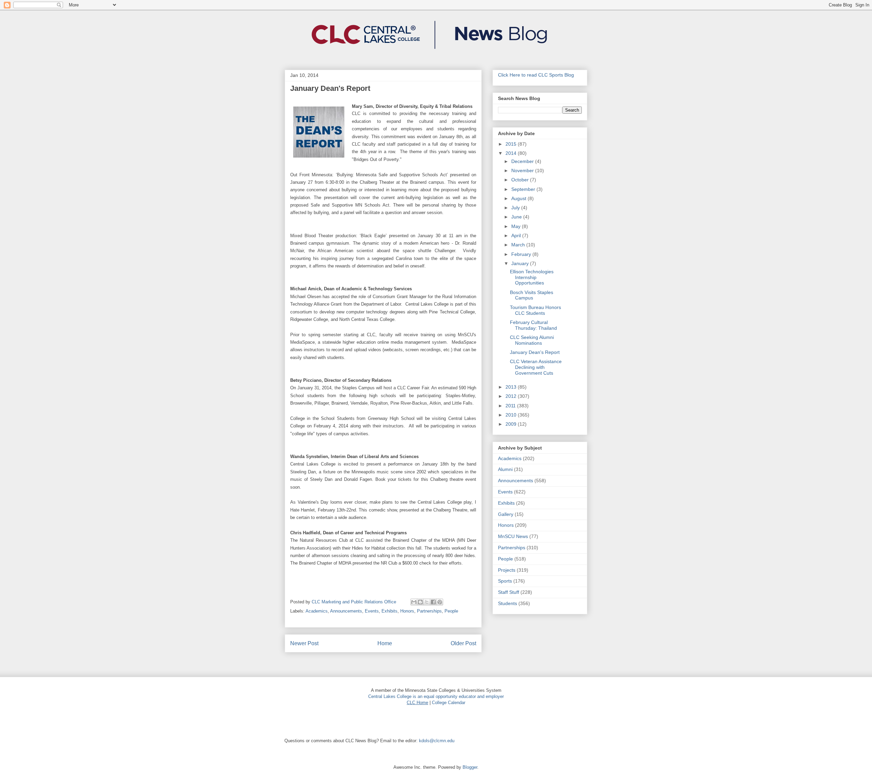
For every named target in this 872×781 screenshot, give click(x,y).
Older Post (463, 643)
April (516, 235)
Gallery (505, 514)
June (517, 216)
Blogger (470, 767)
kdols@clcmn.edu (436, 740)
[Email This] (413, 602)
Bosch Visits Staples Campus (531, 295)
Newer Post (304, 643)
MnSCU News (513, 536)
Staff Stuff (508, 592)
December (523, 161)
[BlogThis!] (420, 602)
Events (372, 611)
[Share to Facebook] (433, 602)
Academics (317, 611)
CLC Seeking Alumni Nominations (532, 340)
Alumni (505, 469)
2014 (511, 153)
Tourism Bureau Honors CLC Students (535, 310)
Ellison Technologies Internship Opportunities (532, 277)
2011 (511, 405)
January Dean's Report (535, 352)
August (519, 198)
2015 (511, 144)
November (523, 170)
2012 (511, 396)
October (520, 179)
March (518, 244)
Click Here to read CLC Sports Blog (536, 75)
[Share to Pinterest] (439, 602)
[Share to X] (426, 602)
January (520, 263)
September (523, 189)
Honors (407, 611)
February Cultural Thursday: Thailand (533, 325)
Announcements (346, 611)
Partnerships (429, 611)
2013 (511, 387)
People (451, 611)
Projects (506, 570)
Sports (505, 581)
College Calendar (448, 702)
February (521, 254)
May (516, 226)
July (516, 207)
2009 (511, 424)
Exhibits (390, 611)
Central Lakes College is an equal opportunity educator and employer (436, 696)
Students (507, 603)
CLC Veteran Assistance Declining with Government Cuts (536, 367)
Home (384, 643)
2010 (511, 415)
